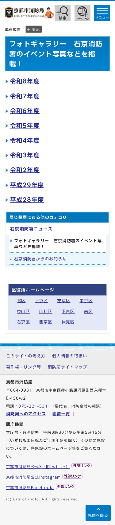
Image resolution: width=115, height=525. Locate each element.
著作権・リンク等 (23, 367)
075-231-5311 (34, 406)
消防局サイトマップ (67, 367)
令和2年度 (25, 170)
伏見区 (68, 322)
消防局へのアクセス (26, 414)
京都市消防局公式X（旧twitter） (38, 466)
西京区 (45, 322)
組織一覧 (61, 414)
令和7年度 (25, 96)
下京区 (68, 312)
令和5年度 (25, 125)
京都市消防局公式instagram (33, 477)
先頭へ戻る (98, 515)
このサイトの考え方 (26, 356)
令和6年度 (25, 111)
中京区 (86, 301)
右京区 (23, 322)
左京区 (63, 301)
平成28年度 (27, 200)
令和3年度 (25, 155)
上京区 (41, 301)
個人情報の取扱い (69, 356)
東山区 (23, 312)
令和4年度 (25, 140)
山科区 (45, 312)
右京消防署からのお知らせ (40, 259)
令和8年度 (25, 81)
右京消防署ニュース (31, 229)
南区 (88, 312)
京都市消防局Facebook (30, 487)
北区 (21, 301)
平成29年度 (27, 185)
